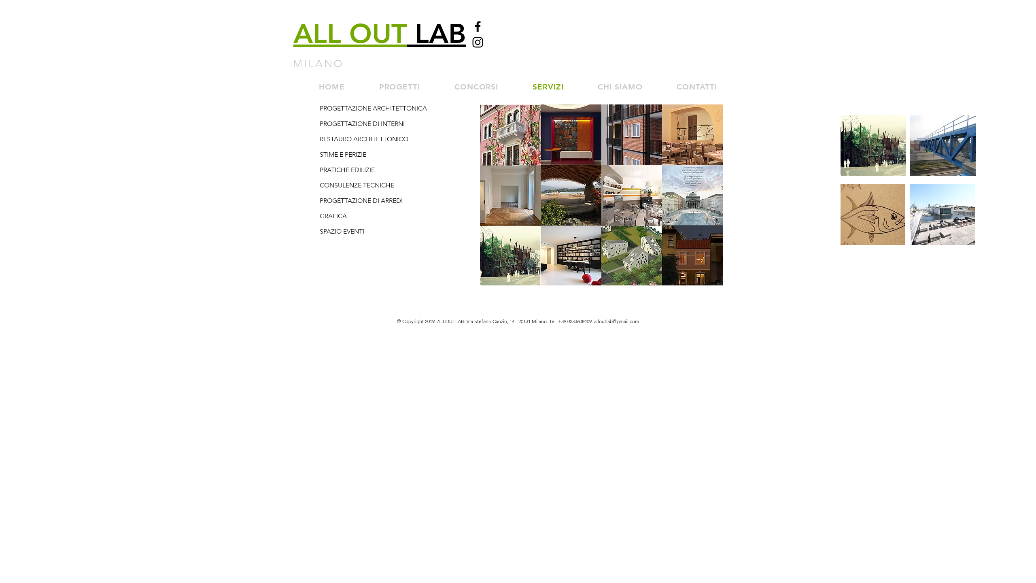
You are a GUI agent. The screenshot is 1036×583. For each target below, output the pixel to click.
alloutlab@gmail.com (616, 321)
